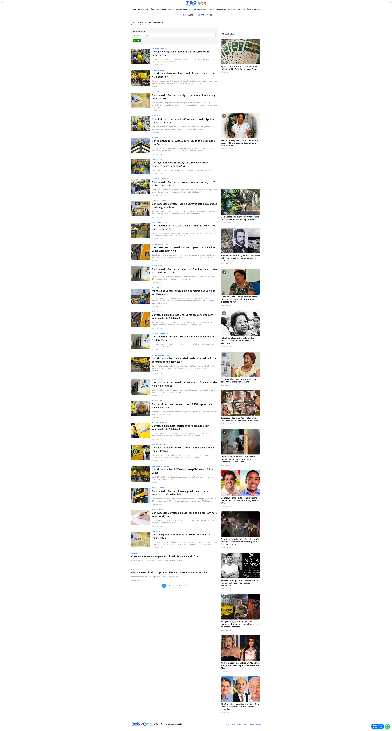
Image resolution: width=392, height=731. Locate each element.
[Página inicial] (190, 3)
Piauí (185, 9)
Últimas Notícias (253, 9)
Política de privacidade (233, 724)
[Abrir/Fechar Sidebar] (2, 3)
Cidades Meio (221, 9)
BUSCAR (137, 40)
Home (134, 9)
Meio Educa (241, 9)
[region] (240, 94)
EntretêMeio (150, 9)
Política (171, 9)
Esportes (192, 9)
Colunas (211, 9)
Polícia (179, 9)
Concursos (201, 9)
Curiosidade (161, 9)
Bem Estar (231, 9)
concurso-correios (203, 14)
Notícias (141, 9)
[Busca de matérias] (390, 4)
